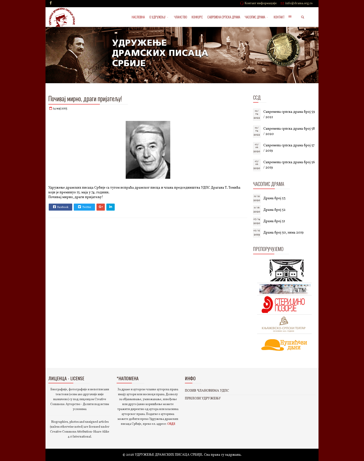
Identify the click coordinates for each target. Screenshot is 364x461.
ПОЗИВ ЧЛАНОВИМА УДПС (207, 390)
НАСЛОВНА (138, 17)
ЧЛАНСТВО (180, 17)
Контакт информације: (261, 3)
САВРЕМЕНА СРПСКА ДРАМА (223, 17)
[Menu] (290, 17)
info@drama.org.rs (298, 3)
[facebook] (51, 3)
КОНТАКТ (279, 17)
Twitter (86, 207)
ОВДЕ (171, 424)
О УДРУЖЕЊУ (157, 17)
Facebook (62, 207)
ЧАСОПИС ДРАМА (255, 17)
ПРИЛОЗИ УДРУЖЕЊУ (203, 398)
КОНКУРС (197, 17)
